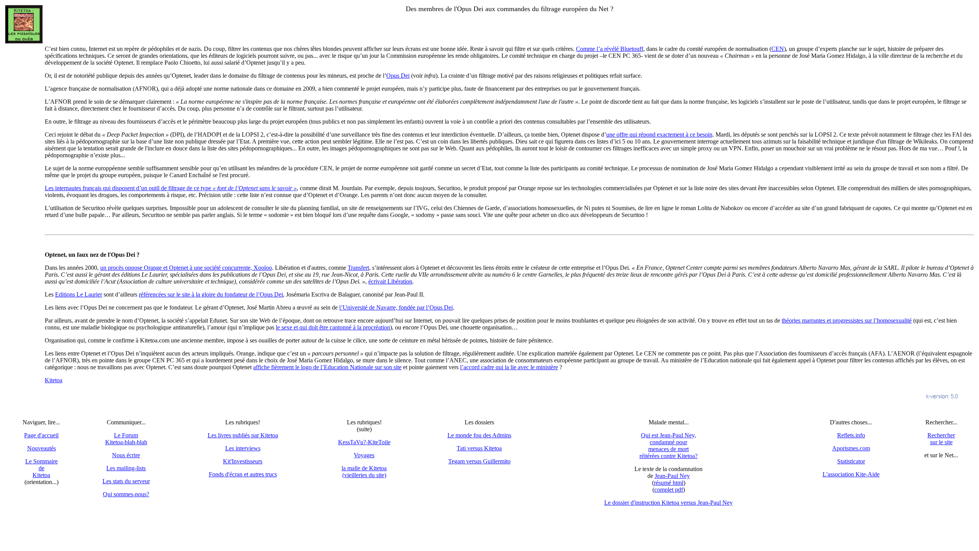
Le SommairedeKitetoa (41, 468)
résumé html (668, 482)
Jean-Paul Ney (672, 476)
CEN (777, 49)
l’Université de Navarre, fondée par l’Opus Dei (396, 307)
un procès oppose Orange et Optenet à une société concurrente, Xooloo (186, 267)
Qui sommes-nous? (126, 494)
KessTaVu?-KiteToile (364, 442)
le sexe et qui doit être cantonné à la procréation (333, 327)
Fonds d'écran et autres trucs (243, 474)
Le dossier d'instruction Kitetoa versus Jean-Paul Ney (668, 502)
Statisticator (851, 461)
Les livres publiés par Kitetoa (243, 435)
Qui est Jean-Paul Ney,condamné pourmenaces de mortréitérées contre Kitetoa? (668, 445)
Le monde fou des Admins (479, 435)
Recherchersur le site (941, 438)
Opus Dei (398, 75)
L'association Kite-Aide (851, 474)
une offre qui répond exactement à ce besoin (659, 134)
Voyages (364, 455)
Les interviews (242, 448)
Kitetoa (53, 380)
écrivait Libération (390, 281)
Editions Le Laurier (78, 294)
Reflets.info (851, 435)
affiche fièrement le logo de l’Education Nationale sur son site (327, 367)
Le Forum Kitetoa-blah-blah (126, 438)
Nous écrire (126, 455)
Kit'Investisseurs (242, 461)
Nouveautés (41, 448)
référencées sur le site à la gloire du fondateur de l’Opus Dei (211, 294)
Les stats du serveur (126, 481)
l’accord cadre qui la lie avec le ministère (509, 367)
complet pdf (668, 489)
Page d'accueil (41, 435)
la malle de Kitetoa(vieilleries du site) (364, 471)
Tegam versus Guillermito (479, 461)
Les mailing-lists (126, 468)
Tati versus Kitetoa (479, 448)
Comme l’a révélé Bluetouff (609, 49)
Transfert (358, 267)
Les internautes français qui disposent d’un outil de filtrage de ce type (171, 188)
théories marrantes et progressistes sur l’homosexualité (847, 320)
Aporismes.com (851, 448)
